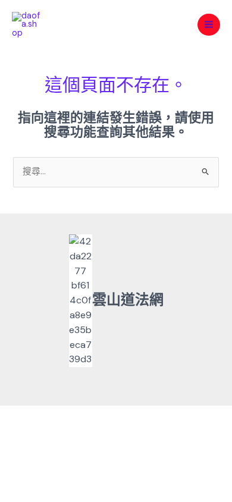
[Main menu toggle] (208, 25)
